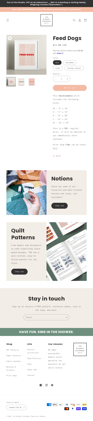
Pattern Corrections (33, 351)
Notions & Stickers (11, 368)
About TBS (32, 370)
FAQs (29, 364)
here (55, 148)
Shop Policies (34, 358)
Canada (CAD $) (15, 407)
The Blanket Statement (21, 416)
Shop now (59, 206)
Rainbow (70, 62)
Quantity (56, 74)
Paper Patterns (13, 356)
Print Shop (11, 376)
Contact (31, 375)
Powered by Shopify (38, 416)
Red (57, 62)
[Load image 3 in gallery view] (31, 81)
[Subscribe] (66, 317)
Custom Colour (74, 68)
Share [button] (58, 156)
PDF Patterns (12, 350)
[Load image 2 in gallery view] (21, 81)
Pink (58, 68)
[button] (7, 20)
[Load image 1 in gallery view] (11, 81)
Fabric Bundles (13, 361)
